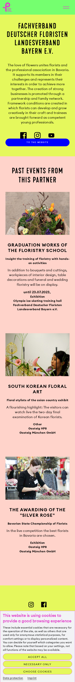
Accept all (37, 657)
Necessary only (37, 664)
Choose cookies (37, 671)
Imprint (32, 678)
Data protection (13, 678)
